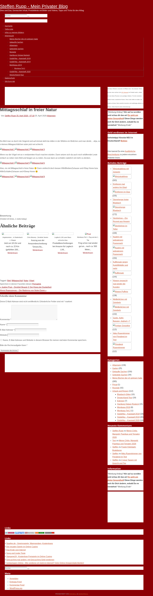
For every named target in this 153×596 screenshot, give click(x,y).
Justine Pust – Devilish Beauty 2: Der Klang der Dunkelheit (25, 287)
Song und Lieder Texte (15, 553)
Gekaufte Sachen (119, 372)
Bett (9, 281)
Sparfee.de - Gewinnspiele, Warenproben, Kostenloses (29, 543)
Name (3, 325)
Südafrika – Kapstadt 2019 (128, 417)
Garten (115, 368)
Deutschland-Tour (124, 398)
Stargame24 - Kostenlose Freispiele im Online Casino (29, 556)
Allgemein (51, 116)
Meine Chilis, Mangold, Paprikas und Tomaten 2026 (126, 434)
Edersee (120, 401)
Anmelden (14, 579)
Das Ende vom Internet (16, 550)
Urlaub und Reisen (120, 391)
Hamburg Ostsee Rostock (128, 404)
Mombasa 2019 (123, 407)
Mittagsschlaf (17, 281)
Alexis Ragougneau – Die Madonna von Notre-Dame (23, 290)
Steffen (115, 447)
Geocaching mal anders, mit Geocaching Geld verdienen (30, 560)
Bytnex (124, 141)
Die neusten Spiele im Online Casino (22, 547)
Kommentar (5, 319)
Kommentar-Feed (17, 585)
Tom (114, 441)
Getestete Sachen (120, 375)
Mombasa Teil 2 (124, 411)
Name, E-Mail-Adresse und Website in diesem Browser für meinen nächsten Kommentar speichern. (45, 340)
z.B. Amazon (125, 92)
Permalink (36, 284)
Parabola (73, 594)
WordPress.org (16, 588)
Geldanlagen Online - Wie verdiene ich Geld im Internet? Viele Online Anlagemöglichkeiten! (45, 563)
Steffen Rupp (10, 116)
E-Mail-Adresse (7, 330)
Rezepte (116, 388)
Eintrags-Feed (16, 582)
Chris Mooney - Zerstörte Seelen (37, 237)
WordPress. (83, 594)
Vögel (31, 281)
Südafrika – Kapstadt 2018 (128, 414)
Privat (114, 385)
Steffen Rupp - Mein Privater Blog (34, 6)
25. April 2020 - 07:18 (25, 116)
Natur (26, 281)
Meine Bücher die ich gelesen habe (127, 378)
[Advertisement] (48, 98)
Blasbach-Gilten (124, 394)
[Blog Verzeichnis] (39, 533)
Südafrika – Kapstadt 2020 (128, 420)
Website (3, 335)
